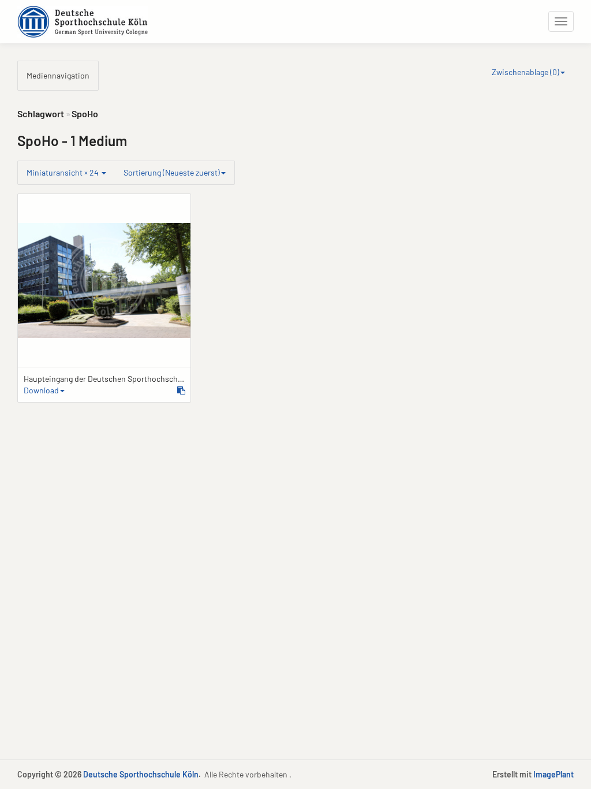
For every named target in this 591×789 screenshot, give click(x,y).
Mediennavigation (58, 75)
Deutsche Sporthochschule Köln (141, 774)
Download (41, 390)
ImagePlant (553, 774)
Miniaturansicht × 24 (63, 172)
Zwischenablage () (525, 72)
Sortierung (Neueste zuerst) (172, 172)
